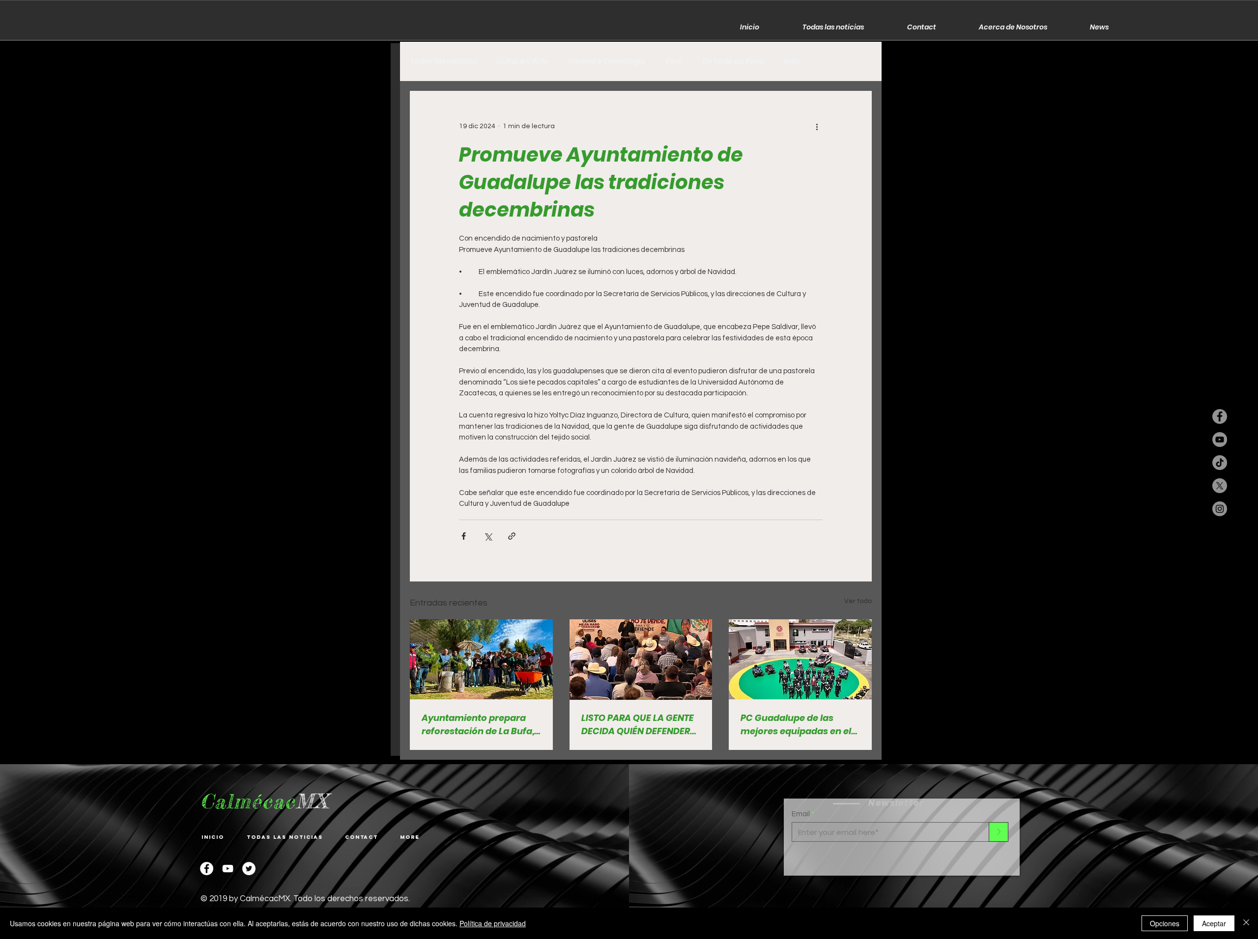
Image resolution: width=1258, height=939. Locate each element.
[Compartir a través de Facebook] (463, 536)
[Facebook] (206, 868)
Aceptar (1214, 923)
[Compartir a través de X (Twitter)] (487, 536)
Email (801, 814)
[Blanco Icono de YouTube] (227, 868)
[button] (859, 61)
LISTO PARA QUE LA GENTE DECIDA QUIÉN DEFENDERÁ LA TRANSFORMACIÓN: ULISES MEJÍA (638, 725)
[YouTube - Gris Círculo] (1219, 439)
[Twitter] (249, 868)
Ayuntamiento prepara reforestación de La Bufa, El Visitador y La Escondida (478, 725)
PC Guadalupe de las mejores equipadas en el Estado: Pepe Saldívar (796, 725)
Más (792, 61)
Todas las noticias (443, 61)
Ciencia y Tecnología (606, 61)
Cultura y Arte (522, 61)
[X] (1219, 485)
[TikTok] (1219, 462)
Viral (674, 61)
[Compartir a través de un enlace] (511, 536)
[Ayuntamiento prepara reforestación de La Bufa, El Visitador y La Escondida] (481, 659)
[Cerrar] (1246, 923)
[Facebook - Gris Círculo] (1219, 416)
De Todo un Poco (733, 61)
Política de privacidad (492, 923)
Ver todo (858, 601)
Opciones (1164, 923)
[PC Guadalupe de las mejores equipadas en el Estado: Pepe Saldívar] (800, 659)
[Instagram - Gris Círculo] (1219, 508)
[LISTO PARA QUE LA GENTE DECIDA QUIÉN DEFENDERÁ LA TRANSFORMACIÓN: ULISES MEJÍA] (641, 659)
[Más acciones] (817, 126)
